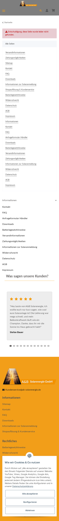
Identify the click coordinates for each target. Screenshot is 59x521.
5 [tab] (24, 346)
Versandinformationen (15, 53)
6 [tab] (28, 346)
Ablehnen (30, 510)
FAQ (7, 74)
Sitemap (9, 63)
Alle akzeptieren (30, 493)
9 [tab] (38, 346)
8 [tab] (35, 346)
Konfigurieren (30, 502)
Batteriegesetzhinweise (15, 95)
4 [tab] (21, 346)
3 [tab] (17, 346)
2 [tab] (14, 346)
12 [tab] (48, 346)
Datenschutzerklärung (22, 486)
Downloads (10, 79)
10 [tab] (41, 346)
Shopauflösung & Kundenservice (19, 90)
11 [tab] (45, 346)
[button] (40, 10)
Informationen (11, 122)
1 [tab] (10, 346)
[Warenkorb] (53, 11)
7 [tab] (31, 346)
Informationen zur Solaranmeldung (20, 84)
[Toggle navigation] (3, 11)
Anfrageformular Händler (16, 138)
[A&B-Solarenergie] (28, 4)
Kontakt (8, 69)
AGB (7, 111)
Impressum (10, 116)
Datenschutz (11, 106)
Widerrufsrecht (12, 100)
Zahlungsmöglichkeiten (15, 58)
